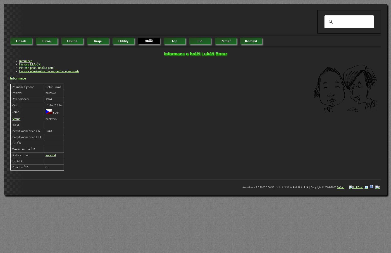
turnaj (47, 41)
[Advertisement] (92, 20)
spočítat (50, 155)
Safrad (340, 187)
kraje (98, 41)
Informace (25, 61)
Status (16, 119)
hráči (149, 41)
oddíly (123, 41)
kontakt (251, 41)
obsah (21, 41)
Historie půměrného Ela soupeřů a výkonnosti (49, 71)
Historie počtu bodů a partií (37, 68)
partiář (226, 41)
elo (200, 41)
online (72, 41)
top (174, 41)
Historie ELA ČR (30, 64)
